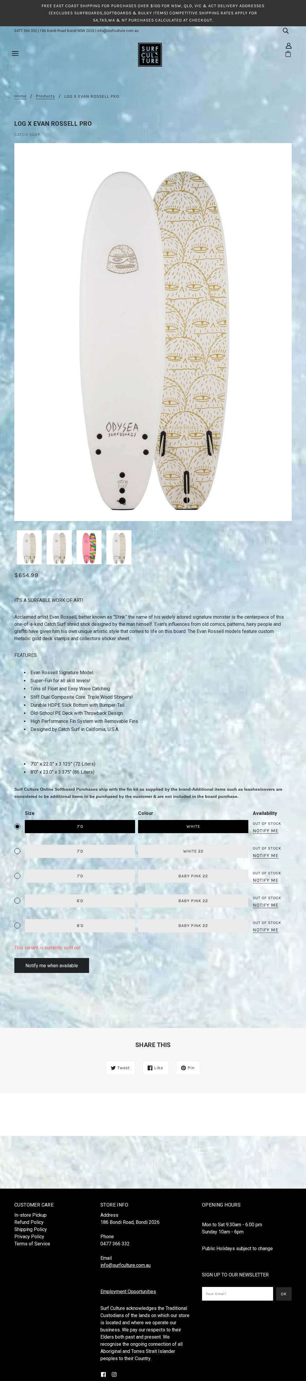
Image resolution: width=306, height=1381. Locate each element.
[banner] (150, 54)
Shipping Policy (30, 1229)
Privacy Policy (29, 1236)
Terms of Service (32, 1244)
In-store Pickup (30, 1215)
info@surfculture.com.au (118, 31)
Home (20, 96)
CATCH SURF (27, 134)
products (45, 96)
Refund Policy (29, 1222)
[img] (286, 30)
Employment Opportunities (128, 1291)
